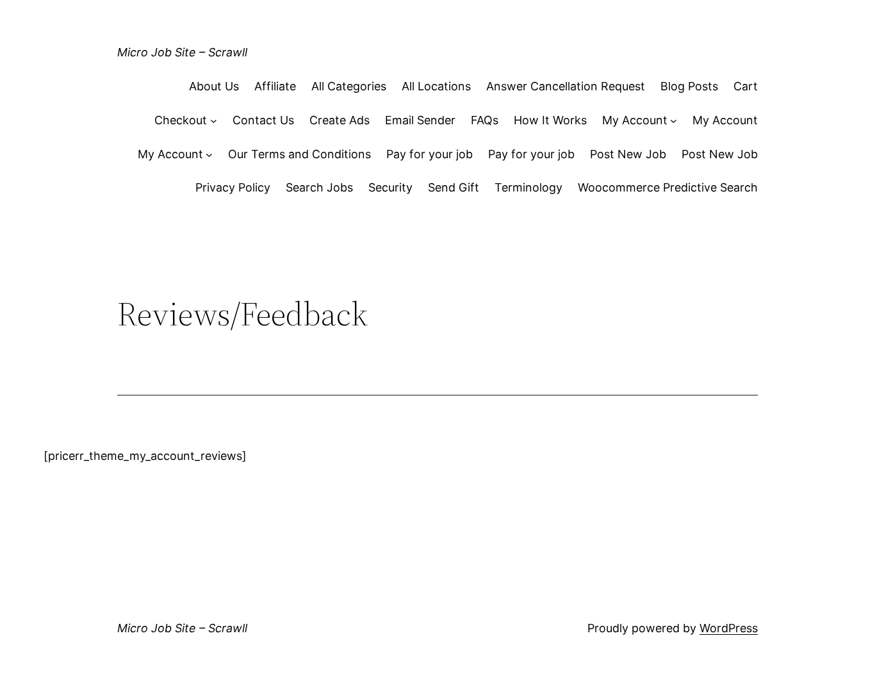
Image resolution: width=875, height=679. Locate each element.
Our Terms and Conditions (299, 154)
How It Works (550, 120)
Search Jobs (319, 187)
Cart (745, 86)
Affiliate (275, 86)
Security (390, 187)
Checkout (180, 120)
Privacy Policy (232, 187)
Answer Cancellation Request (565, 86)
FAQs (484, 120)
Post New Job (628, 154)
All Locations (436, 86)
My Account (634, 120)
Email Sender (420, 120)
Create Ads (339, 120)
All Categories (348, 86)
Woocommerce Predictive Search (668, 187)
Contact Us (263, 120)
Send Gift (453, 187)
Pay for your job (429, 154)
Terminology (528, 187)
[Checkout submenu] (213, 120)
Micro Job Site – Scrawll (182, 52)
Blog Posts (689, 86)
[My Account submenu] (673, 120)
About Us (214, 86)
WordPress (728, 628)
